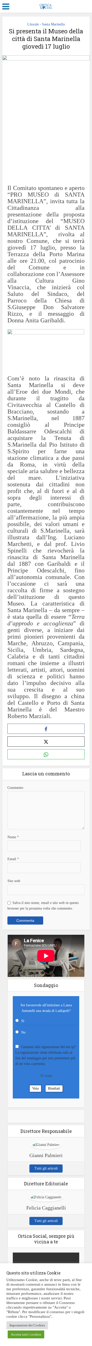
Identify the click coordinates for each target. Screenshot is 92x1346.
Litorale (33, 24)
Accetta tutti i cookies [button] (26, 1334)
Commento (15, 788)
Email (13, 859)
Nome (13, 837)
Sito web (13, 881)
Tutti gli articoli (46, 1168)
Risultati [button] (54, 1088)
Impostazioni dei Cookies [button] (27, 1325)
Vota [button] (35, 1088)
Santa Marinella (53, 24)
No (23, 1032)
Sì (22, 1021)
